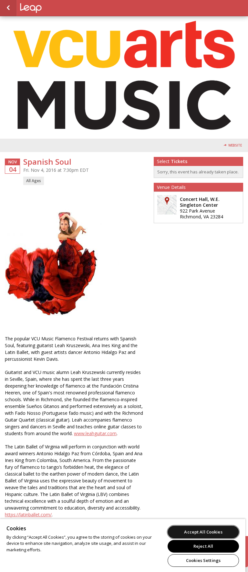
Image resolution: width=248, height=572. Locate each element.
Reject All (203, 546)
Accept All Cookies (203, 532)
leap (52, 8)
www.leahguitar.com (95, 433)
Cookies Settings (203, 560)
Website (235, 145)
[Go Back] (8, 8)
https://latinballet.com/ (28, 515)
